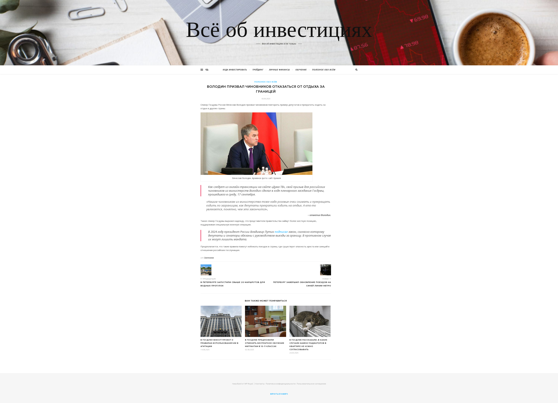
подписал (281, 232)
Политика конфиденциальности (281, 383)
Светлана (209, 257)
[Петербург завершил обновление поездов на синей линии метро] (325, 269)
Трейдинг (257, 69)
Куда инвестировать (235, 69)
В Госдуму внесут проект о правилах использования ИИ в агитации (219, 343)
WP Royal (248, 383)
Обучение (301, 69)
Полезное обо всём (323, 69)
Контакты (260, 383)
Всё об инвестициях (279, 31)
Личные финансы (279, 69)
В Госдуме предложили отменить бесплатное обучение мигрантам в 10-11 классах (264, 343)
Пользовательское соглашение (311, 383)
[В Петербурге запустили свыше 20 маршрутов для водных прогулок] (206, 269)
